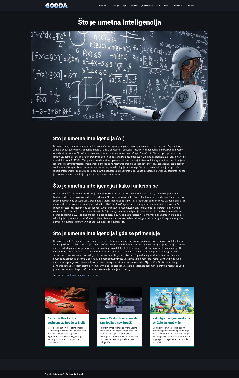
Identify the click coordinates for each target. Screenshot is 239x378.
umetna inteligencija (87, 275)
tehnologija (70, 275)
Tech (166, 6)
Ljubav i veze (147, 6)
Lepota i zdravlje (129, 6)
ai (62, 275)
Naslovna (103, 6)
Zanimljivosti (177, 6)
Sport (158, 6)
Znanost (190, 6)
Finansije (115, 6)
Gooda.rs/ (59, 374)
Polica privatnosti (74, 374)
